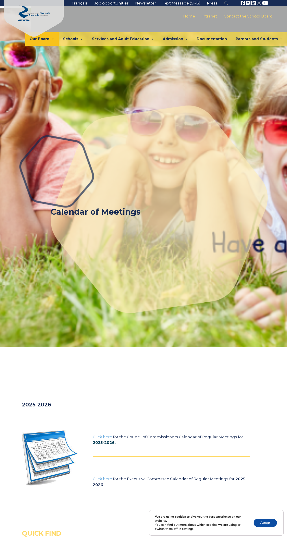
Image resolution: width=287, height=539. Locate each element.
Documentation (212, 39)
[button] (226, 3)
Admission (173, 39)
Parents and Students (257, 39)
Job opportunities (111, 3)
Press (212, 3)
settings (188, 529)
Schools (70, 39)
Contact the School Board (248, 16)
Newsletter (145, 3)
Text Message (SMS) (181, 3)
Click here (102, 436)
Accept (265, 523)
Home (189, 16)
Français (80, 3)
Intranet (209, 16)
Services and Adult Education (120, 39)
